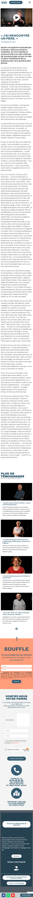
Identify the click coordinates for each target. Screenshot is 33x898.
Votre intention (10, 720)
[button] (29, 2)
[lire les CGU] (15, 743)
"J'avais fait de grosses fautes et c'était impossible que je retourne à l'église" (16, 541)
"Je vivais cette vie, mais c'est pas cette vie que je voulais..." (16, 613)
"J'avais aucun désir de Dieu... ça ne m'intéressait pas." (16, 503)
